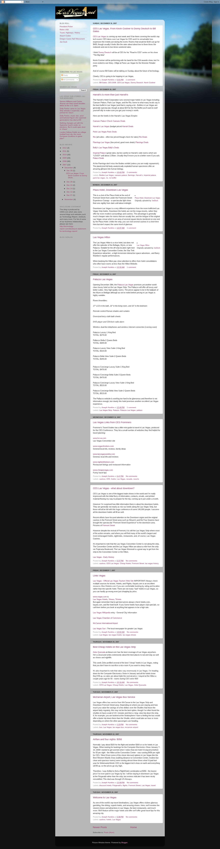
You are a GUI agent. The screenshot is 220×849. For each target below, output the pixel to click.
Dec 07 (70, 195)
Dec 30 (70, 171)
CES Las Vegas (100, 36)
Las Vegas (121, 479)
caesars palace (121, 175)
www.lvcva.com (99, 438)
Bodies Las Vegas (106, 175)
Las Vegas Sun (99, 629)
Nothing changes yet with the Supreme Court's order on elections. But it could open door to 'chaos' (73, 126)
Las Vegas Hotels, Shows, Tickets (107, 599)
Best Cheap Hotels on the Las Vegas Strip (114, 647)
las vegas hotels (115, 635)
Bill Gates (103, 83)
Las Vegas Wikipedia (101, 613)
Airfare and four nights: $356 (107, 739)
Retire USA (64, 30)
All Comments (68, 80)
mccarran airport (131, 727)
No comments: (132, 476)
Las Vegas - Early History (103, 557)
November (69, 199)
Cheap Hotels (125, 563)
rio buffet (112, 178)
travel (153, 785)
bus (100, 727)
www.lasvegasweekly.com (104, 454)
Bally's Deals (113, 148)
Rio (94, 137)
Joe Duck (63, 42)
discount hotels (105, 785)
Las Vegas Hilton (101, 237)
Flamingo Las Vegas (101, 142)
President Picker (66, 27)
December (69, 168)
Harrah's (139, 175)
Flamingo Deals (141, 142)
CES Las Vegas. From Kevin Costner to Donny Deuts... (76, 175)
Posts (65, 75)
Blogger (124, 843)
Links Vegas (99, 575)
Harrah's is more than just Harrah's (110, 94)
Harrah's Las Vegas (101, 126)
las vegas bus (118, 727)
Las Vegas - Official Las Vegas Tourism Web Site (113, 581)
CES (108, 479)
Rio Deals (143, 137)
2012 (65, 148)
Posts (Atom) (109, 832)
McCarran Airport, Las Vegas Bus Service (114, 697)
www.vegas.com (100, 597)
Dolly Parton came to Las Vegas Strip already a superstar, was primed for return (72, 111)
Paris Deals (112, 132)
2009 (65, 158)
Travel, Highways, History (70, 33)
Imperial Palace (99, 153)
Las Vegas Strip (105, 410)
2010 (65, 155)
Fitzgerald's (117, 785)
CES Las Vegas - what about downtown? (113, 488)
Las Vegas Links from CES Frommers (112, 422)
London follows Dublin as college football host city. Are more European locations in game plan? (73, 135)
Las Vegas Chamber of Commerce (107, 618)
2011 (65, 151)
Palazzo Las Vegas (102, 279)
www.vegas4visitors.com (103, 446)
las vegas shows (129, 635)
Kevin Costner (149, 83)
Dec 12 (70, 192)
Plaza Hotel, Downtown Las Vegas (110, 190)
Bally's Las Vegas (100, 148)
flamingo (131, 175)
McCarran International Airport (105, 623)
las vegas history (152, 563)
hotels (113, 479)
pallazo (139, 410)
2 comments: (132, 172)
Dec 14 (70, 189)
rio (107, 178)
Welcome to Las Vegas (104, 797)
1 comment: (131, 80)
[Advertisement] (71, 56)
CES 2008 (112, 83)
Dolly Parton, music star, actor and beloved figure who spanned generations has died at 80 (73, 118)
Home (133, 827)
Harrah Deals (127, 126)
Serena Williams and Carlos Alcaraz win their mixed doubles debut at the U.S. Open (72, 104)
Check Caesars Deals (116, 121)
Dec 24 (70, 185)
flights (125, 785)
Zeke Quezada (99, 652)
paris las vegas (99, 178)
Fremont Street (108, 525)
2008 (65, 161)
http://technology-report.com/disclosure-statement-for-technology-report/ (73, 228)
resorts (136, 479)
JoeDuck (155, 201)
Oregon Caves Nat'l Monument (72, 39)
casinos (102, 479)
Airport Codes (65, 36)
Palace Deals (98, 158)
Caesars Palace (99, 121)
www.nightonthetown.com (103, 462)
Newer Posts (100, 827)
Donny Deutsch (105, 52)
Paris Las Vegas (100, 132)
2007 (65, 165)
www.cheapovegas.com (103, 470)
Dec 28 (70, 182)
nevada (129, 479)
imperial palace (150, 175)
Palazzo (116, 410)
